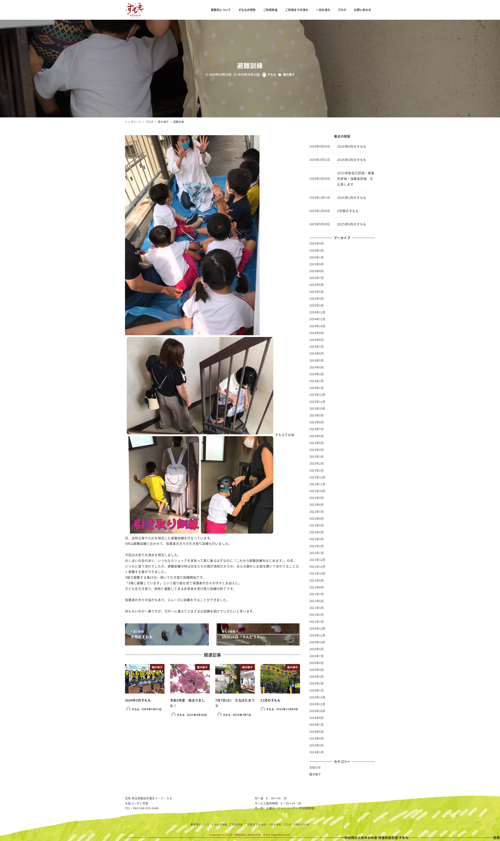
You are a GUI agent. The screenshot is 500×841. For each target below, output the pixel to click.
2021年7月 (316, 594)
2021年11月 (317, 566)
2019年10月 (317, 711)
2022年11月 (317, 484)
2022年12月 (317, 477)
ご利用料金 (236, 824)
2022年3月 (316, 539)
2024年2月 (316, 381)
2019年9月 (316, 718)
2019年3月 (316, 745)
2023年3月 (316, 456)
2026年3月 (316, 250)
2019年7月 (316, 725)
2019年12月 (317, 697)
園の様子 (289, 74)
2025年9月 (316, 264)
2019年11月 (317, 704)
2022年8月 (316, 505)
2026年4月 (316, 243)
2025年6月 (316, 285)
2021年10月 (317, 573)
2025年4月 (316, 298)
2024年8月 (316, 340)
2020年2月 (316, 683)
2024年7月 (316, 347)
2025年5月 (316, 292)
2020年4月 (316, 670)
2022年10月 (317, 491)
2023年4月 (316, 450)
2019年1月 (316, 752)
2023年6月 (316, 436)
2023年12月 (317, 395)
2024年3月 (316, 374)
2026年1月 (316, 257)
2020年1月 (316, 690)
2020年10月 (317, 642)
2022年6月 (316, 518)
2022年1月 (316, 553)
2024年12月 (317, 312)
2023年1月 (316, 470)
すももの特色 (219, 824)
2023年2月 (316, 463)
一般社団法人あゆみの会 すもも (252, 834)
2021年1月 (316, 622)
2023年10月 (317, 408)
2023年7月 (316, 429)
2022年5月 (316, 525)
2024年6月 (316, 353)
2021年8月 (316, 587)
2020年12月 (317, 628)
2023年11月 (317, 402)
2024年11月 (317, 319)
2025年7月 (316, 278)
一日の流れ (274, 824)
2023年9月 (316, 415)
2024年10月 (317, 326)
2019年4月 (316, 738)
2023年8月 (316, 422)
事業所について (199, 824)
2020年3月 (316, 676)
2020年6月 (316, 663)
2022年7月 (316, 512)
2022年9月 (316, 498)
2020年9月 (316, 649)
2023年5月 (316, 443)
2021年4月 (316, 608)
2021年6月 (316, 601)
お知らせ (315, 767)
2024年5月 (316, 360)
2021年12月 (317, 560)
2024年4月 (316, 367)
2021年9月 (316, 580)
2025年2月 (316, 305)
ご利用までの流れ (255, 824)
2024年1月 (316, 388)
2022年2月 (316, 546)
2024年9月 (316, 333)
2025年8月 (316, 271)
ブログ (287, 824)
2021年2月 (316, 615)
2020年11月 (317, 635)
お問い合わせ (301, 824)
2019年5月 (316, 732)
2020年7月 (316, 656)
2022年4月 (316, 532)
